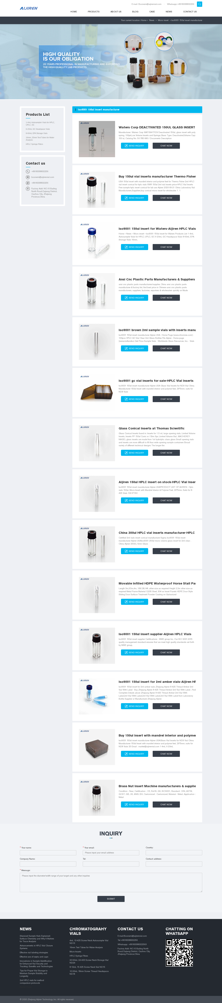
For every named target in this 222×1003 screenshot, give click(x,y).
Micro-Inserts (75, 951)
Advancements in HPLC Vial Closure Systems (36, 947)
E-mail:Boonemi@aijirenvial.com (132, 936)
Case (152, 11)
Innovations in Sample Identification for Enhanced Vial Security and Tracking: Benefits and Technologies (36, 964)
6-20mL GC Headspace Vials (38, 129)
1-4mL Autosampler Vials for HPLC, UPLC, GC (40, 123)
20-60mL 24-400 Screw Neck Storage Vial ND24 (89, 961)
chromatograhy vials (88, 931)
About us (116, 11)
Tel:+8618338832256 (128, 940)
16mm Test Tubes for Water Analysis (86, 947)
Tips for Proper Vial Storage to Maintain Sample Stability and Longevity (34, 973)
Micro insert (163, 20)
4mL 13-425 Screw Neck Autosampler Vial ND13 (89, 941)
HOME (74, 11)
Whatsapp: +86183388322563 (132, 944)
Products (94, 11)
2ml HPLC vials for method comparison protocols (32, 981)
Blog (135, 11)
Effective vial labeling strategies (34, 952)
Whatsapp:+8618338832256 (180, 4)
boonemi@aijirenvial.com (42, 177)
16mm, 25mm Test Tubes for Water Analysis (40, 138)
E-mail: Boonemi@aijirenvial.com (146, 4)
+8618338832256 (39, 171)
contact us (130, 929)
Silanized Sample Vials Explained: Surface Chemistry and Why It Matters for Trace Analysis (37, 939)
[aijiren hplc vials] (41, 8)
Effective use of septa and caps (34, 956)
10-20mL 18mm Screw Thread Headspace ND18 (89, 972)
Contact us (190, 11)
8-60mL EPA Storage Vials (36, 133)
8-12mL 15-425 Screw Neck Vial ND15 (87, 967)
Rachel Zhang (25, 987)
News (169, 11)
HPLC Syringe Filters (34, 144)
